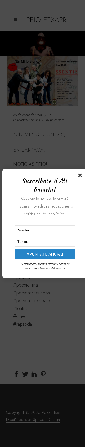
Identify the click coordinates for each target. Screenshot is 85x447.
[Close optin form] (81, 176)
